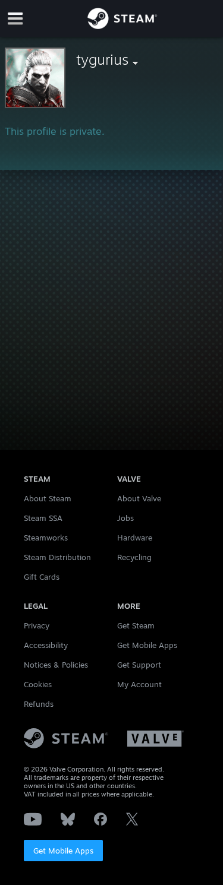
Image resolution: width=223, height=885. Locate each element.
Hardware (134, 537)
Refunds (39, 704)
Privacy (36, 625)
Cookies (38, 684)
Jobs (125, 518)
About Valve (139, 498)
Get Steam (136, 625)
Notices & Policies (56, 664)
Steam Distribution (57, 557)
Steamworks (46, 537)
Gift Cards (41, 576)
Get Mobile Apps (63, 850)
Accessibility (46, 645)
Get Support (139, 664)
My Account (139, 684)
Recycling (134, 557)
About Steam (47, 498)
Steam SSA (43, 518)
